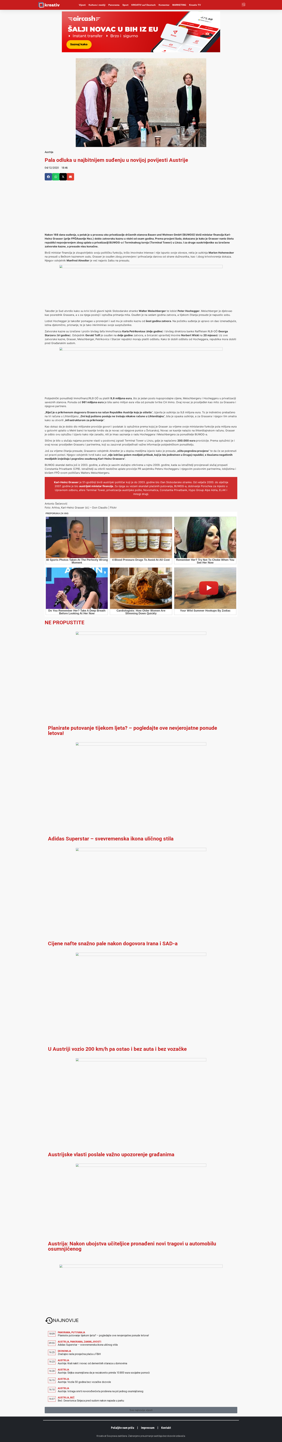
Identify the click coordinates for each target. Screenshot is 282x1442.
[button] (48, 176)
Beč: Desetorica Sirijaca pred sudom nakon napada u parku (91, 1400)
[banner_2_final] (141, 349)
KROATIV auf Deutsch (143, 5)
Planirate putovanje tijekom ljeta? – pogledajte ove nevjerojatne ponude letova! (132, 730)
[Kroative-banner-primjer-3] (141, 267)
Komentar (164, 5)
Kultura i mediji (97, 5)
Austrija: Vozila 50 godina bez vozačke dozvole (84, 1382)
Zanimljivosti (92, 1341)
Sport (125, 5)
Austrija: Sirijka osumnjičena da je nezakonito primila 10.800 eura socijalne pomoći (104, 1372)
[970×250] (141, 51)
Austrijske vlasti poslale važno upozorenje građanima (111, 1154)
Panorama (113, 5)
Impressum (147, 1427)
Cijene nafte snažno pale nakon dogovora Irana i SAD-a (113, 943)
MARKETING (179, 5)
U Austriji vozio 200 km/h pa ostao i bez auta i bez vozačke (117, 1049)
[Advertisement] (141, 208)
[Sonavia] (141, 1266)
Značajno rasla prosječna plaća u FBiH (79, 1354)
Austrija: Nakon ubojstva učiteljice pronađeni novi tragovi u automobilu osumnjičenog (132, 1246)
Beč (72, 1397)
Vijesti (82, 5)
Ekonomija (64, 1351)
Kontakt (166, 1427)
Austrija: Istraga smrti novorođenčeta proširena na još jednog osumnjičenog (100, 1391)
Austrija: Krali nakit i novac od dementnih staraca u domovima (92, 1363)
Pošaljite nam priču (122, 1427)
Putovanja (78, 1332)
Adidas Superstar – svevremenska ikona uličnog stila (110, 839)
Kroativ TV (195, 5)
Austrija (49, 152)
